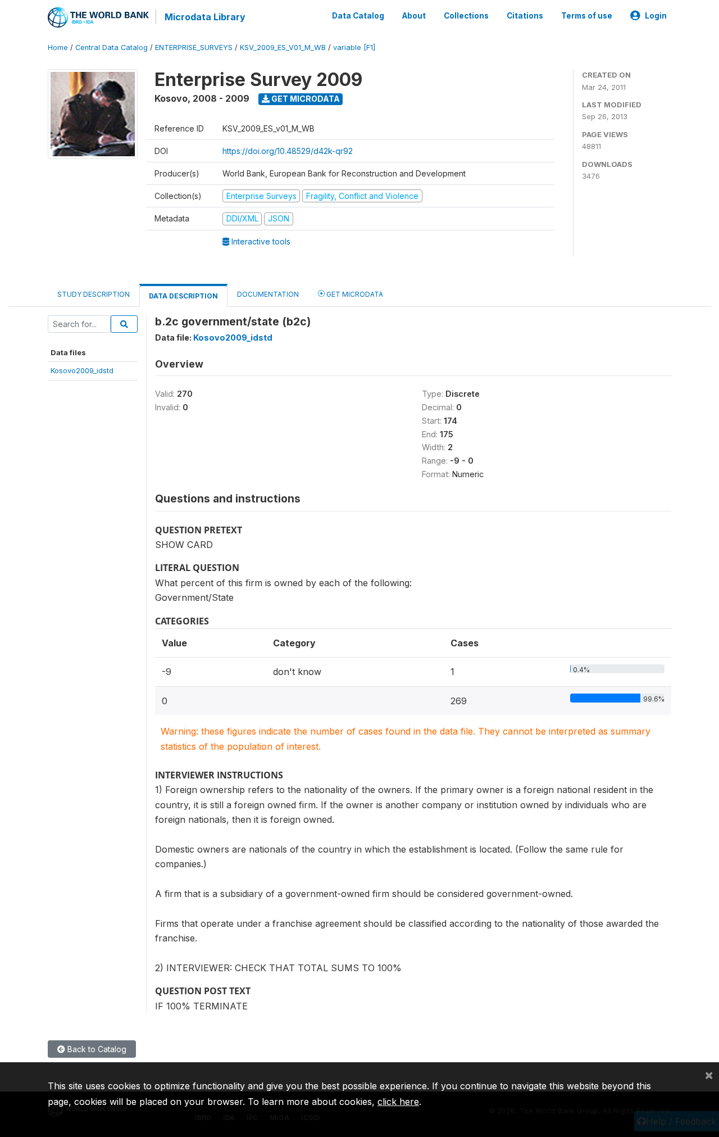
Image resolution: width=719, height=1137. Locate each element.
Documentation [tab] (268, 294)
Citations (525, 15)
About (414, 15)
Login (656, 15)
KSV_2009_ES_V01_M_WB (283, 47)
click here (398, 1101)
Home (58, 47)
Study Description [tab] (93, 294)
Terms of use (586, 15)
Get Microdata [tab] (354, 294)
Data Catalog (358, 15)
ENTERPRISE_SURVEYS (194, 47)
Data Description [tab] (183, 296)
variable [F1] (354, 47)
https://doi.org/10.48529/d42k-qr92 (287, 151)
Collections (466, 15)
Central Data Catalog (111, 47)
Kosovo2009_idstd (82, 370)
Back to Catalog (95, 1049)
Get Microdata (305, 98)
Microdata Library (205, 16)
